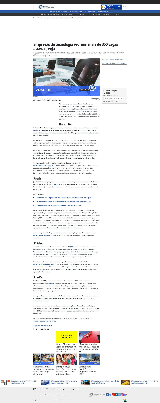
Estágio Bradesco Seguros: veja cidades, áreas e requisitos (59, 205)
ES (65, 14)
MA (71, 14)
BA (57, 14)
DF (62, 14)
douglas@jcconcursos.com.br (53, 99)
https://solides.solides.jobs (43, 264)
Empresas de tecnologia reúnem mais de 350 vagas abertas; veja (66, 17)
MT (74, 14)
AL (48, 14)
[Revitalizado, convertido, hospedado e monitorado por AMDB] (125, 400)
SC (110, 14)
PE (91, 14)
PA (83, 14)
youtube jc (92, 12)
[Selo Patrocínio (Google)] (111, 7)
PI (93, 14)
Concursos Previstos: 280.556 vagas (113, 63)
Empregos (82, 12)
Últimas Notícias (56, 12)
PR (89, 14)
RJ (96, 14)
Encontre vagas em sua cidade (110, 95)
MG (80, 14)
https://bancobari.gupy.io (43, 165)
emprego (50, 283)
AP (51, 14)
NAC (42, 14)
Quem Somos (38, 395)
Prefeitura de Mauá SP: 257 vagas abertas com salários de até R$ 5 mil (64, 201)
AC (46, 14)
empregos (37, 325)
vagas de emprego (46, 325)
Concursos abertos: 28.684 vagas (112, 59)
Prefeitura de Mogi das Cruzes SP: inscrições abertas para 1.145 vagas (64, 197)
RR (107, 14)
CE (60, 14)
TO (118, 14)
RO (104, 14)
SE (115, 14)
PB (86, 14)
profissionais (83, 109)
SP (112, 14)
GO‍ (68, 14)
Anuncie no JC (57, 395)
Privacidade (66, 395)
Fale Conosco (47, 395)
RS (101, 14)
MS (77, 14)
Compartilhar (95, 99)
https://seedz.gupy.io (41, 235)
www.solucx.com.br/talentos (44, 321)
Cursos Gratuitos (103, 12)
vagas (56, 184)
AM (54, 14)
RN (99, 14)
